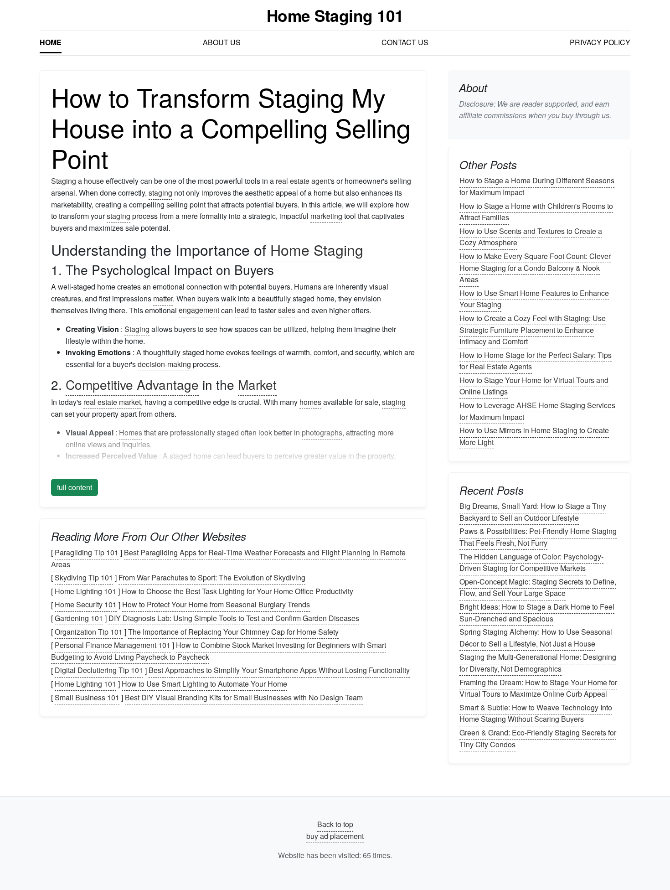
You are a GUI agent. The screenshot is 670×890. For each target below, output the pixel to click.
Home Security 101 (86, 605)
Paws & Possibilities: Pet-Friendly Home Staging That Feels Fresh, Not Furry (538, 537)
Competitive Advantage (132, 384)
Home (51, 42)
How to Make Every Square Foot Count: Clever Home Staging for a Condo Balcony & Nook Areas (535, 268)
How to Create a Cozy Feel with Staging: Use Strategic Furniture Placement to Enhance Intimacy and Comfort (532, 330)
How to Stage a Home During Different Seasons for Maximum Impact (536, 187)
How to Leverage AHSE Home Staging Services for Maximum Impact (537, 411)
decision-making (164, 364)
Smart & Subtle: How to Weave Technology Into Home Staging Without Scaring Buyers (535, 713)
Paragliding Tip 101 (87, 552)
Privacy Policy (600, 42)
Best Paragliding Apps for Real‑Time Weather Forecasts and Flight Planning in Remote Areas (228, 558)
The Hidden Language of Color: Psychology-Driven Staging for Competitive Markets (531, 562)
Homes (130, 432)
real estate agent (303, 181)
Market (257, 384)
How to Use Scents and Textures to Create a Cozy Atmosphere (530, 237)
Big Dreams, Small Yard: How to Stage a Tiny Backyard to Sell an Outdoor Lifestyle (532, 512)
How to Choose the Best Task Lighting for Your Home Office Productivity (237, 591)
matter (163, 298)
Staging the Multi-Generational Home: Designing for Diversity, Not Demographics (537, 663)
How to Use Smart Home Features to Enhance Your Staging (534, 299)
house (94, 181)
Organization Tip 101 (89, 631)
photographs (322, 432)
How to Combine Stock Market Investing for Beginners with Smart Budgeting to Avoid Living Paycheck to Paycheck (218, 651)
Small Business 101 (87, 697)
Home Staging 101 (335, 15)
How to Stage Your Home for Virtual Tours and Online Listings (533, 386)
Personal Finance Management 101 (112, 645)
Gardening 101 (79, 618)
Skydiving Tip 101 (84, 577)
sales (286, 310)
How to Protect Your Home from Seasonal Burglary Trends (216, 605)
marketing (326, 216)
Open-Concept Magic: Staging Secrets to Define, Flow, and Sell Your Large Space (537, 587)
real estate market (112, 402)
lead (242, 310)
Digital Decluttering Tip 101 (99, 670)
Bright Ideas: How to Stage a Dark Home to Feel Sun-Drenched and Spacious (536, 612)
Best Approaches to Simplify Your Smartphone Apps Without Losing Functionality (279, 670)
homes (310, 402)
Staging (63, 181)
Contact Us (404, 42)
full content (74, 487)
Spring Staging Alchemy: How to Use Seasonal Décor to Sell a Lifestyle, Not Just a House (535, 637)
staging (160, 192)
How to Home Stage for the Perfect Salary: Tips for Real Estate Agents (535, 361)
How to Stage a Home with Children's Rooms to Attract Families (536, 212)
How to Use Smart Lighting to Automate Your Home (204, 683)
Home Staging (316, 249)
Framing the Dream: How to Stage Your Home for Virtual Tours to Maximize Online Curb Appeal (538, 688)
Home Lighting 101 (85, 591)
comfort (325, 352)
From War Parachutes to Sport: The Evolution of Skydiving (212, 577)
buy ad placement (335, 836)
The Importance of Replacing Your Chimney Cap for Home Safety (233, 631)
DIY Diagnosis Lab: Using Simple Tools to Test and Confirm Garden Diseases (233, 618)
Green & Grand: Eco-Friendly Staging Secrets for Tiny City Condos (537, 738)
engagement (199, 310)
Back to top (335, 824)
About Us (222, 42)
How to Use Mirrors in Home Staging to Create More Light (534, 436)
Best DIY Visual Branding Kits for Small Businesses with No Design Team (244, 697)
